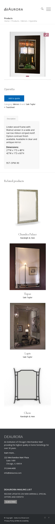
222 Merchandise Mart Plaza (16, 457)
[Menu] (47, 9)
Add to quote (14, 98)
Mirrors (16, 104)
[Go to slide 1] (27, 76)
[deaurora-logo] (23, 9)
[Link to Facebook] (49, 518)
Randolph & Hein (27, 238)
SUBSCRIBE (10, 502)
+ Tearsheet (9, 107)
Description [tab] (11, 119)
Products (8, 18)
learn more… (9, 453)
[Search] (41, 9)
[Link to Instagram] (45, 518)
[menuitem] (41, 9)
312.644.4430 (27, 2)
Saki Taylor (30, 104)
